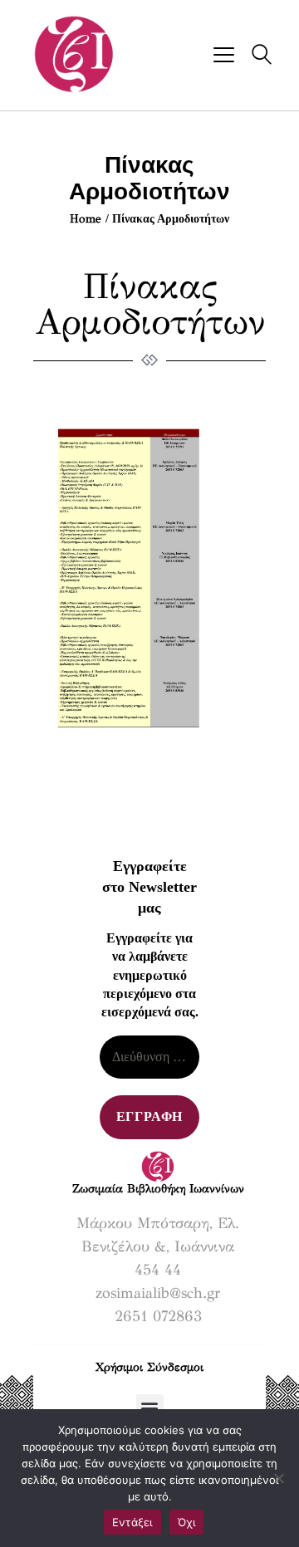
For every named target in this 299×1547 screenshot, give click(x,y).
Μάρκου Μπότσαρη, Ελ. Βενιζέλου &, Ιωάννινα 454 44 (157, 1246)
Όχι (187, 1522)
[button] (150, 1408)
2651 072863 (158, 1316)
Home (85, 219)
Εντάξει (132, 1522)
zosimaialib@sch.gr (158, 1293)
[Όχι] (278, 1478)
